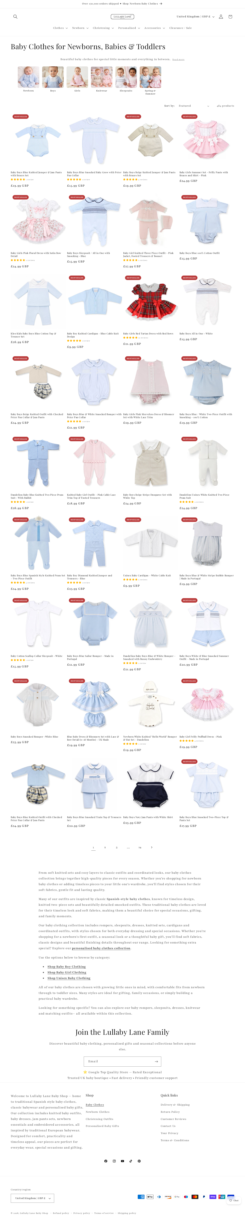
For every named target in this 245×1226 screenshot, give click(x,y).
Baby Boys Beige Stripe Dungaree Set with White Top (147, 496)
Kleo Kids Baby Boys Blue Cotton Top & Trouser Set (33, 335)
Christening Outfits (99, 1119)
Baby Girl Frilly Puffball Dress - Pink (201, 736)
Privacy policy (81, 1213)
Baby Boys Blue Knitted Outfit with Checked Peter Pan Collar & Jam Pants (36, 819)
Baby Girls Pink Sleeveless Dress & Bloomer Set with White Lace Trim (148, 416)
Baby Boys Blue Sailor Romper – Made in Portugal (90, 657)
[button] (15, 16)
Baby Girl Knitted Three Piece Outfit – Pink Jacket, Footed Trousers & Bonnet (148, 254)
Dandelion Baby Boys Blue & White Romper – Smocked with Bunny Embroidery (149, 657)
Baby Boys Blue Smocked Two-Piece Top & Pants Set (204, 819)
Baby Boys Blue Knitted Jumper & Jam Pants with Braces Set (36, 174)
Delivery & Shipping (175, 1104)
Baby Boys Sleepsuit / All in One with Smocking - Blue (88, 254)
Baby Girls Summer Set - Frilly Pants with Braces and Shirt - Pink (204, 174)
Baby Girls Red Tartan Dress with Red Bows (148, 333)
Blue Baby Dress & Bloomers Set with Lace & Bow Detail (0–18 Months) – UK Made (93, 738)
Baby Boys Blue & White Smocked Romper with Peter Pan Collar (94, 416)
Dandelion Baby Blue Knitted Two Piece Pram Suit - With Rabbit (37, 496)
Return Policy (170, 1112)
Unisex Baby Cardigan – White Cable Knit (147, 575)
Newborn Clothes (98, 1112)
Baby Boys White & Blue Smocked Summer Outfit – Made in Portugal (204, 657)
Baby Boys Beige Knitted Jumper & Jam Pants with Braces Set (149, 174)
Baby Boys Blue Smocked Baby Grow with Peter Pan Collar (94, 174)
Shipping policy (127, 1213)
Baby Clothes (95, 1104)
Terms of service (104, 1213)
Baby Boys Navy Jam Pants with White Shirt (148, 817)
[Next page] (151, 847)
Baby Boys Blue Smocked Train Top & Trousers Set (94, 819)
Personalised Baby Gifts (102, 1126)
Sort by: (169, 106)
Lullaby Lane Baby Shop (34, 1213)
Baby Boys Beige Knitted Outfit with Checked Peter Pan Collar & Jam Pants (37, 416)
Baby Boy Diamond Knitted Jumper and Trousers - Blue (89, 577)
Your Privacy (169, 1133)
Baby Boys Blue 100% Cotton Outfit (200, 253)
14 (140, 847)
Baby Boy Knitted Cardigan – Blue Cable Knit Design (93, 335)
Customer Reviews (173, 1119)
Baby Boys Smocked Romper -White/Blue (34, 736)
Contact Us (168, 1126)
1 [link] (93, 847)
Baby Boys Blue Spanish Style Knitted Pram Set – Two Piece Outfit (38, 577)
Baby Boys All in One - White (196, 333)
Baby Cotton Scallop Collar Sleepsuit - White (36, 656)
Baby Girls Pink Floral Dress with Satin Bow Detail (36, 254)
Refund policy (61, 1213)
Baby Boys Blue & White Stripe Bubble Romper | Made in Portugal (207, 577)
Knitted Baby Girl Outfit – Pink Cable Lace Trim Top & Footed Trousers (91, 496)
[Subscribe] (156, 1062)
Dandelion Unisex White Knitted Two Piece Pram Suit (205, 496)
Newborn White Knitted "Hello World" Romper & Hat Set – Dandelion (150, 738)
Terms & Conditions (175, 1140)
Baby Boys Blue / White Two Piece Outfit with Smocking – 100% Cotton (206, 416)
